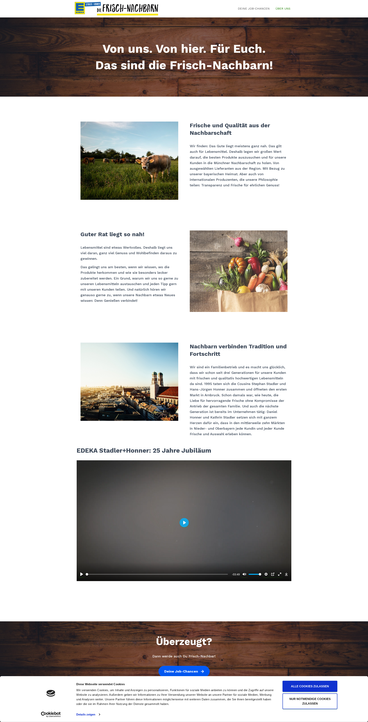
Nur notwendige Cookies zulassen (310, 701)
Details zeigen (85, 714)
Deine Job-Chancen (254, 8)
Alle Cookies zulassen (310, 686)
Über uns (282, 8)
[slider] (157, 574)
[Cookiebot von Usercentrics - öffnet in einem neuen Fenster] (51, 714)
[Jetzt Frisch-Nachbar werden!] (116, 9)
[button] (184, 671)
